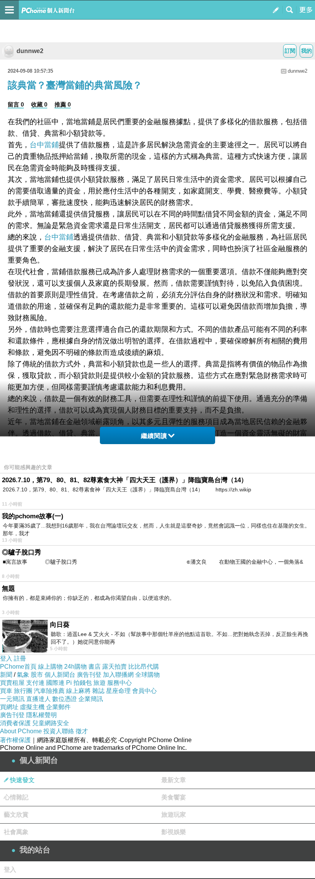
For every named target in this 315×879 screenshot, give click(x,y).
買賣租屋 (12, 682)
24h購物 (75, 666)
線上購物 (50, 666)
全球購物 (147, 674)
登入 (6, 658)
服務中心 (119, 682)
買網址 (9, 707)
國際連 (55, 682)
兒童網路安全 (50, 723)
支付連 (35, 682)
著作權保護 (15, 740)
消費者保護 (15, 723)
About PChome (21, 731)
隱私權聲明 (41, 715)
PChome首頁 (18, 666)
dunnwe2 (30, 51)
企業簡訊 (90, 699)
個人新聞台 (60, 674)
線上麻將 (78, 691)
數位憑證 (64, 699)
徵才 (82, 731)
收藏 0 (39, 104)
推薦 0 (63, 104)
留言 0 (16, 104)
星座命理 (118, 691)
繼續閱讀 (154, 436)
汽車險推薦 (49, 691)
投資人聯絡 (58, 731)
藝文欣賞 (16, 814)
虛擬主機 (32, 707)
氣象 (23, 674)
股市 (37, 674)
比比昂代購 (143, 666)
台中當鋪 (44, 145)
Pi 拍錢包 (79, 682)
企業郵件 (58, 707)
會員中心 (144, 691)
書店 (94, 666)
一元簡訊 (12, 699)
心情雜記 (16, 797)
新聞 (6, 674)
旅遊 (99, 682)
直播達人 (38, 699)
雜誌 (98, 691)
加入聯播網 (118, 674)
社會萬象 (16, 832)
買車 (6, 691)
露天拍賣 (114, 666)
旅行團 (23, 691)
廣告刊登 (89, 674)
